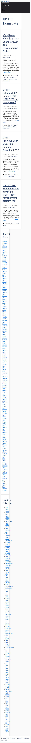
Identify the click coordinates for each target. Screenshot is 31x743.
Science (7, 626)
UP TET (13, 75)
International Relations (9, 564)
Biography (8, 521)
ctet (6, 544)
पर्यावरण (7, 710)
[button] (3, 10)
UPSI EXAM (7, 681)
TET (12, 174)
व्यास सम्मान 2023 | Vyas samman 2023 (4, 486)
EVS (6, 556)
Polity (7, 584)
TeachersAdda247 (17, 738)
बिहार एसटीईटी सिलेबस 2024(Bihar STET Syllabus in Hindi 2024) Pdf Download (4, 418)
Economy (8, 555)
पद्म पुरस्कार (7, 708)
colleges (7, 542)
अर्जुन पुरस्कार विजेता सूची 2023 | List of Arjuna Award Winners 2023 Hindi (4, 397)
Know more (7, 72)
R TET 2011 (7, 595)
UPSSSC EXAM (7, 685)
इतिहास (7, 696)
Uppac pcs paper (7, 675)
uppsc (7, 679)
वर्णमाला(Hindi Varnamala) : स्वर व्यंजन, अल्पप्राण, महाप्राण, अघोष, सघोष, (4, 327)
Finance (7, 558)
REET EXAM (10, 77)
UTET (7, 688)
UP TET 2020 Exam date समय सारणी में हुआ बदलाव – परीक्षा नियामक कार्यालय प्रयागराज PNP (11, 193)
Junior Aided (7, 568)
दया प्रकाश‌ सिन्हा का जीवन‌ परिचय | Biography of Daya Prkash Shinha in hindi (4, 283)
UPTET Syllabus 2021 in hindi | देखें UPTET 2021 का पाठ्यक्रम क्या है (10, 96)
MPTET (7, 583)
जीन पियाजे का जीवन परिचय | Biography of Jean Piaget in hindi (4, 301)
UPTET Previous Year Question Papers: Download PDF (11, 144)
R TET (6, 590)
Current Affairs (7, 548)
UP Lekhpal (7, 652)
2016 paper (7, 510)
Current (7, 546)
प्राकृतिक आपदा (7, 713)
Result (7, 607)
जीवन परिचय (6, 704)
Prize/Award (9, 586)
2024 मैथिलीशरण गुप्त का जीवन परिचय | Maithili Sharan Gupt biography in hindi (4, 345)
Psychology (8, 588)
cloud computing (8, 540)
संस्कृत (7, 724)
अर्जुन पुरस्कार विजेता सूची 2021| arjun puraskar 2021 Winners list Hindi (4, 439)
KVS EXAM (7, 571)
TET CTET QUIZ (7, 644)
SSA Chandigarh (8, 632)
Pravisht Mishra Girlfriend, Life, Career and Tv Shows (4, 382)
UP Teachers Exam (9, 78)
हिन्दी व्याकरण (7, 727)
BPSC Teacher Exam (7, 535)
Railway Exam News (7, 600)
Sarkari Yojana (7, 624)
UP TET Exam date (8, 176)
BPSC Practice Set (7, 530)
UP (6, 649)
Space (7, 630)
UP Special (7, 655)
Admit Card (7, 513)
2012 (7, 507)
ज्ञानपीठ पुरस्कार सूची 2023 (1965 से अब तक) (4, 314)
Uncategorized (9, 647)
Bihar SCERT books (7, 517)
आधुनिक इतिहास (7, 694)
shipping (8, 628)
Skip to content (5, 1)
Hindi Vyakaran (8, 561)
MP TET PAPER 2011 (7, 578)
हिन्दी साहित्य (7, 730)
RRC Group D (7, 619)
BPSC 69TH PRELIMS (8, 525)
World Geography (8, 690)
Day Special (7, 552)
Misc (6, 574)
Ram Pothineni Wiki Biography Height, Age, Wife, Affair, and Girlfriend (4, 365)
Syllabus (8, 639)
